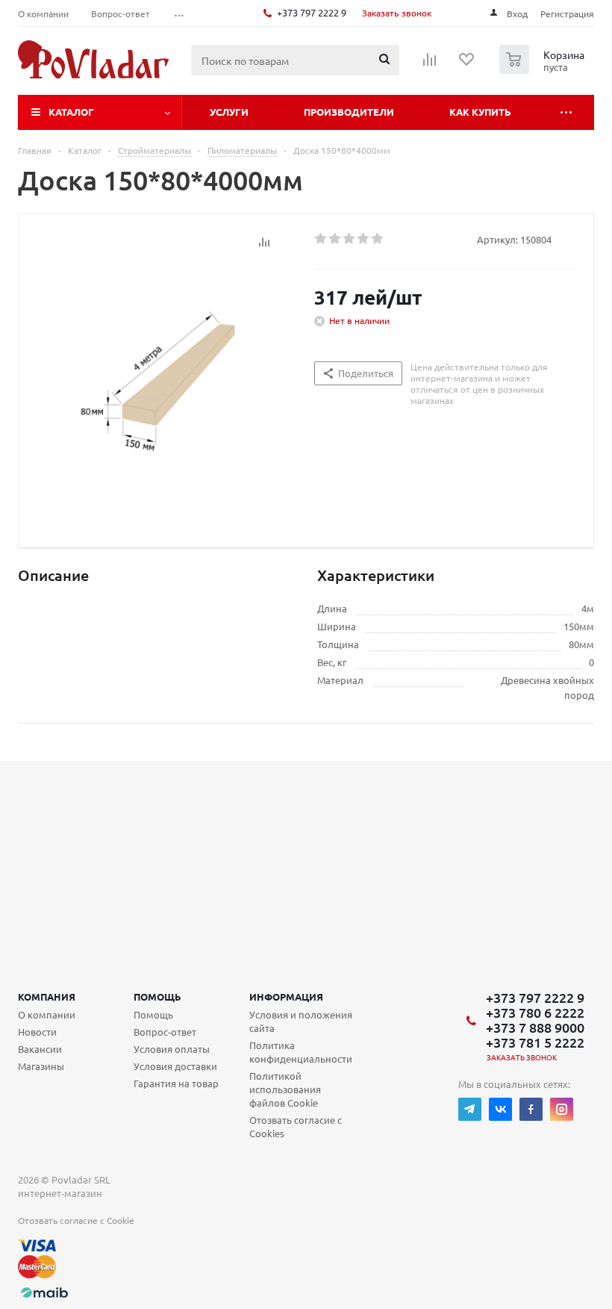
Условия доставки (175, 1066)
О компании (46, 1014)
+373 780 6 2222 (535, 1012)
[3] (350, 239)
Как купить (480, 111)
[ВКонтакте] (500, 1109)
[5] (378, 239)
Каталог (71, 111)
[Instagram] (561, 1109)
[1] (321, 239)
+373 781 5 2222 (535, 1042)
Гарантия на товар (176, 1083)
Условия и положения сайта (300, 1021)
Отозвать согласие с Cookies (295, 1126)
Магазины (41, 1066)
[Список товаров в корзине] (544, 69)
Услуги (229, 111)
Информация (286, 996)
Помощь (157, 996)
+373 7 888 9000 (535, 1027)
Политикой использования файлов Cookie (285, 1089)
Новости (37, 1031)
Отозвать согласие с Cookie (76, 1220)
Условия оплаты (172, 1048)
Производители (349, 111)
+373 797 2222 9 (311, 12)
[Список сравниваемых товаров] (430, 64)
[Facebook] (531, 1109)
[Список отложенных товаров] (467, 64)
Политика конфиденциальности (300, 1052)
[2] (335, 239)
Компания (46, 996)
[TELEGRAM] (469, 1109)
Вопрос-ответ (165, 1031)
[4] (364, 239)
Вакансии (40, 1048)
